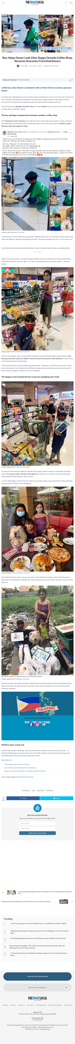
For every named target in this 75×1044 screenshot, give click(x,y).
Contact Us (21, 1005)
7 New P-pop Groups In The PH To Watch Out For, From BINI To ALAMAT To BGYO (38, 923)
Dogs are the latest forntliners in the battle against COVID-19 (25, 771)
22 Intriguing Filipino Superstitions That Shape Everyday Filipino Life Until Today (38, 938)
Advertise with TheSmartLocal (37, 976)
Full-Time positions (41, 1005)
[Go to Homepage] (35, 3)
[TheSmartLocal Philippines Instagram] (37, 724)
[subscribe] (66, 987)
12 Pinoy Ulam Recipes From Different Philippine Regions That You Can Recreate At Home (38, 954)
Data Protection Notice (55, 1005)
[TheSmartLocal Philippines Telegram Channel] (44, 724)
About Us (13, 1005)
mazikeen (50, 790)
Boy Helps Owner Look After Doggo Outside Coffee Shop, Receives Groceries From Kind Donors (37, 59)
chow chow (25, 790)
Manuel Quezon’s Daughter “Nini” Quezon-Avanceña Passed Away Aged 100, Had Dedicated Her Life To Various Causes (37, 947)
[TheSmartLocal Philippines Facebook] (31, 724)
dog (33, 790)
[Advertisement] (37, 865)
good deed (40, 790)
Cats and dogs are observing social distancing (20, 768)
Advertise (5, 1005)
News (40, 66)
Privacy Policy (68, 1005)
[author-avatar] (17, 67)
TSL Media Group (45, 1029)
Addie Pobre (24, 66)
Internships (30, 1005)
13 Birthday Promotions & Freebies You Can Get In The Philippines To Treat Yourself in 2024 (39, 932)
